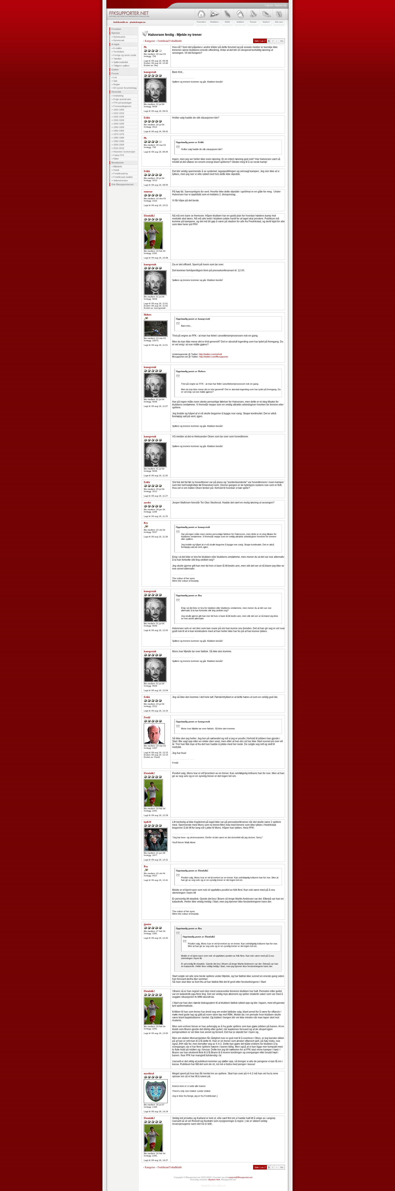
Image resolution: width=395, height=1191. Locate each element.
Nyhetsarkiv (119, 37)
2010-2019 (118, 148)
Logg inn (269, 5)
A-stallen (117, 48)
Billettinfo (117, 166)
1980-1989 (118, 137)
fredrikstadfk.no (120, 22)
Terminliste (118, 51)
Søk (115, 81)
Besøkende (118, 162)
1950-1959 (118, 127)
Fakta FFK (118, 155)
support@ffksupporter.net (240, 1177)
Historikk (116, 92)
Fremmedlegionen (122, 106)
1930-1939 (118, 120)
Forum (115, 73)
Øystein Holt (214, 1179)
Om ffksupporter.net (123, 184)
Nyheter (116, 33)
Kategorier (150, 41)
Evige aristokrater (122, 99)
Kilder (116, 158)
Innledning (118, 95)
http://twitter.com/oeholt (210, 354)
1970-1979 (118, 134)
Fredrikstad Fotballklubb (170, 41)
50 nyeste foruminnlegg (125, 88)
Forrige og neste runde (124, 55)
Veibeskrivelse (120, 180)
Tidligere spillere (121, 65)
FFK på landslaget (122, 102)
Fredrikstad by (120, 173)
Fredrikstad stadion (123, 177)
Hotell (116, 170)
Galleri (115, 69)
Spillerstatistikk (120, 62)
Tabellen (117, 58)
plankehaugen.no (137, 22)
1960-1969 (118, 130)
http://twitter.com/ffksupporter (213, 356)
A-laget (115, 44)
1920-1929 (118, 116)
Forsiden (116, 29)
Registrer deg (280, 5)
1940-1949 (118, 123)
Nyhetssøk (118, 40)
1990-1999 (118, 141)
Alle (281, 41)
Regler (116, 84)
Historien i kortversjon (124, 151)
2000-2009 (118, 144)
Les (115, 77)
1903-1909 (118, 109)
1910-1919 (118, 113)
